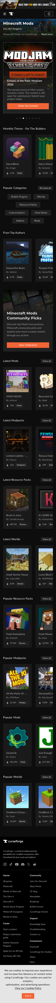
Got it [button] (28, 996)
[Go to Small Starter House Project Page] (17, 566)
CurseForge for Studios (41, 952)
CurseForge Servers (39, 912)
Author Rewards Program (11, 944)
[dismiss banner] (51, 4)
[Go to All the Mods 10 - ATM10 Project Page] (17, 685)
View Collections (28, 345)
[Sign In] (48, 14)
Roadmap (34, 902)
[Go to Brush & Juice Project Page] (17, 507)
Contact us (35, 934)
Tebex (32, 957)
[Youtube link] (17, 864)
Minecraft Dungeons (13, 912)
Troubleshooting (37, 929)
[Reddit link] (34, 864)
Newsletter (35, 897)
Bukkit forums (36, 907)
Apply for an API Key (13, 951)
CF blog (33, 891)
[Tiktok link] (11, 864)
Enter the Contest (28, 106)
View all (47, 361)
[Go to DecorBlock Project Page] (17, 156)
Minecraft (7, 886)
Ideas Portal (35, 886)
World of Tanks (10, 917)
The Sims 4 (8, 897)
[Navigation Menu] (4, 13)
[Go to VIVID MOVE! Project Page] (17, 388)
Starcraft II (8, 902)
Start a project (10, 929)
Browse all (45, 188)
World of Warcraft (12, 891)
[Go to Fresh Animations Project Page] (17, 626)
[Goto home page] (11, 13)
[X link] (28, 864)
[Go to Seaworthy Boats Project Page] (17, 260)
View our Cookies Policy (28, 988)
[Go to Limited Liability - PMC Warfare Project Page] (17, 447)
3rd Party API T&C (12, 956)
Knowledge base (37, 924)
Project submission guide (12, 936)
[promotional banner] (28, 4)
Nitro (32, 962)
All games (7, 881)
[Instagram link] (5, 864)
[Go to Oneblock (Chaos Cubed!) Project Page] (17, 804)
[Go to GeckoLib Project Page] (17, 745)
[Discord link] (23, 864)
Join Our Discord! (38, 881)
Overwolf (34, 947)
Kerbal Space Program (13, 907)
